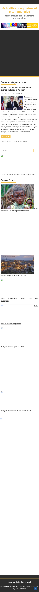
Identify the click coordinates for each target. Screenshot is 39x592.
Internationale (6, 141)
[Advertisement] (19, 55)
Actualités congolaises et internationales (19, 9)
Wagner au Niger (23, 141)
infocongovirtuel (17, 93)
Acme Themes (20, 589)
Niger (15, 141)
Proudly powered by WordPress (12, 586)
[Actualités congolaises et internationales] (3, 32)
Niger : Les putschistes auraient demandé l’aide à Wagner (16, 88)
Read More (5, 136)
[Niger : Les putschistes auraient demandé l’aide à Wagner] (12, 97)
